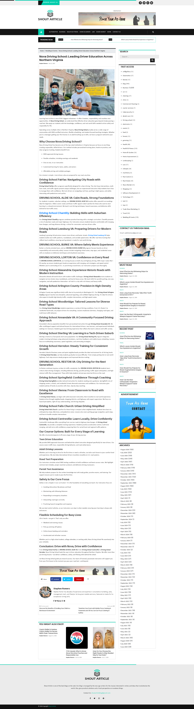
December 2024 (126, 510)
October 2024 (125, 516)
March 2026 (125, 465)
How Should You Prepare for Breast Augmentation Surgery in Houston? (133, 304)
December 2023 (126, 544)
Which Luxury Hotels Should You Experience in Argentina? (137, 39)
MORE (109, 32)
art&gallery (128, 71)
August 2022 (125, 586)
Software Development (131, 193)
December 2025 (126, 474)
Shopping (127, 189)
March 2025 (125, 501)
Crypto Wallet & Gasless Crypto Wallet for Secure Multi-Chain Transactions (48, 631)
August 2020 (125, 641)
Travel (110, 39)
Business (62, 32)
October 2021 (125, 616)
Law (93, 32)
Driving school (129, 120)
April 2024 (124, 531)
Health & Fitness (72, 32)
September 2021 (126, 619)
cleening (127, 96)
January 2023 (125, 571)
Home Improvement (130, 156)
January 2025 (125, 507)
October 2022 (125, 580)
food (125, 132)
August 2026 (125, 449)
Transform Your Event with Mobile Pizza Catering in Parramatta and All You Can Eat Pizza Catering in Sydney (94, 610)
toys (125, 205)
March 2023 (125, 565)
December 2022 (126, 574)
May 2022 (124, 595)
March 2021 (125, 638)
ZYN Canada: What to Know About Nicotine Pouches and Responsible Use (76, 653)
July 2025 (124, 489)
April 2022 (124, 598)
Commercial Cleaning (131, 104)
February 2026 (126, 468)
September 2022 (126, 583)
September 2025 (126, 483)
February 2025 (126, 504)
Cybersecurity (128, 112)
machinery (127, 173)
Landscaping (128, 160)
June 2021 (124, 629)
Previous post (44, 606)
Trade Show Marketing (131, 209)
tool (125, 201)
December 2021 (126, 610)
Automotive (53, 32)
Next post (110, 606)
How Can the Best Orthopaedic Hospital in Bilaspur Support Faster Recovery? (135, 315)
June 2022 (124, 592)
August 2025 (125, 486)
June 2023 (124, 556)
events (126, 128)
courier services (129, 108)
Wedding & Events (51, 51)
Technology (128, 197)
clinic (125, 100)
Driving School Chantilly (54, 213)
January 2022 (125, 607)
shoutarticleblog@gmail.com (100, 693)
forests (126, 136)
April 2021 (124, 635)
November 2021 (126, 613)
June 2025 (124, 492)
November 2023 (126, 547)
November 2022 (126, 577)
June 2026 (124, 456)
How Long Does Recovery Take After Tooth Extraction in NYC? (136, 294)
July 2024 (124, 522)
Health (126, 144)
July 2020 (124, 644)
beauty (126, 80)
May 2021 (124, 632)
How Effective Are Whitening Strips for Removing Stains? (87, 39)
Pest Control (128, 177)
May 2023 (124, 559)
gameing (127, 140)
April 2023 (124, 562)
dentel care (128, 116)
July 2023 (124, 553)
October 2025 (125, 480)
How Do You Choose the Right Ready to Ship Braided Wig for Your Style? (103, 653)
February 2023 (126, 568)
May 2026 (124, 459)
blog (126, 84)
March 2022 (125, 601)
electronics (127, 124)
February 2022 (126, 604)
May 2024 (124, 528)
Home (42, 51)
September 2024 (126, 519)
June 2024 (124, 525)
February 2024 (126, 538)
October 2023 (125, 550)
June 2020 (124, 647)
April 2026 (124, 462)
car (125, 92)
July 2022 (124, 589)
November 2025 (126, 477)
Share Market (101, 32)
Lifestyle (127, 169)
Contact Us (117, 32)
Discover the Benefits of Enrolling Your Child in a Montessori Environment (54, 609)
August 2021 (125, 622)
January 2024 (125, 541)
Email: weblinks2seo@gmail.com (131, 233)
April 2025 (124, 498)
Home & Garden (85, 32)
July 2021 (124, 626)
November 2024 (126, 513)
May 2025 (124, 495)
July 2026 (124, 453)
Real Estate (128, 181)
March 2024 (125, 534)
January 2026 (125, 471)
